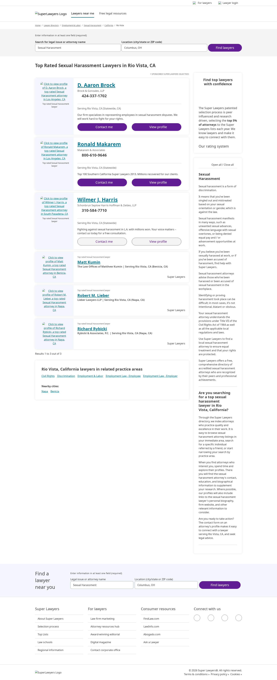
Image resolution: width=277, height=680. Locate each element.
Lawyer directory (51, 25)
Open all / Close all (222, 164)
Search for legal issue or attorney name (60, 42)
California (109, 25)
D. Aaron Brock (96, 85)
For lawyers (97, 609)
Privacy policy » (220, 674)
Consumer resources (158, 609)
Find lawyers (225, 47)
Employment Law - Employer (160, 376)
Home (38, 25)
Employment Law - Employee (123, 376)
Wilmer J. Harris (97, 199)
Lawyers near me (82, 13)
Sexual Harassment (92, 25)
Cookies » (236, 674)
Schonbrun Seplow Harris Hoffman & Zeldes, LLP (106, 205)
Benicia (54, 391)
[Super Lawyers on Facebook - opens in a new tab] (197, 618)
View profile (158, 127)
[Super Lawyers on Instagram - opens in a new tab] (211, 618)
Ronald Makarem (99, 144)
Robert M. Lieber (93, 295)
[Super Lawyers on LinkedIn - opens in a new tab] (238, 618)
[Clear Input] (117, 48)
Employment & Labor (71, 25)
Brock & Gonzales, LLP (90, 90)
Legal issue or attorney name (88, 579)
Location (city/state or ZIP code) (142, 42)
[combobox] (78, 48)
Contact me (104, 127)
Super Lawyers (47, 609)
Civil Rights (48, 376)
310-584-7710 (94, 210)
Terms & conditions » (197, 674)
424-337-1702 (94, 96)
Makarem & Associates (91, 150)
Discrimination (66, 376)
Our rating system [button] (214, 146)
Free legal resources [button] (112, 13)
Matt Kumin (88, 262)
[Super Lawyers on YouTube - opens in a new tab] (225, 618)
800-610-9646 (94, 155)
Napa (45, 391)
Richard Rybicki (92, 328)
